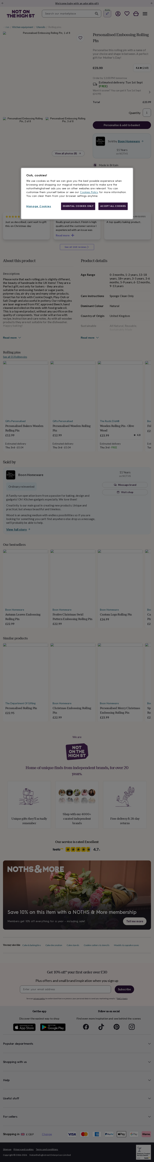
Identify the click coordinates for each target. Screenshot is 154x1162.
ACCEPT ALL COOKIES (113, 206)
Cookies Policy (89, 192)
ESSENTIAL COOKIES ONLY (78, 206)
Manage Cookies (38, 206)
